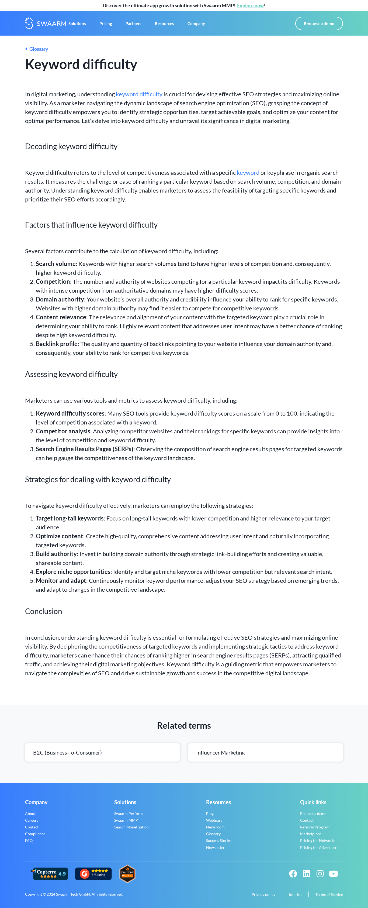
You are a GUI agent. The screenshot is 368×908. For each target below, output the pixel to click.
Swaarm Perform (128, 813)
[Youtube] (333, 874)
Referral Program (314, 827)
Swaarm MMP (126, 820)
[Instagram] (320, 874)
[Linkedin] (307, 874)
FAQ (29, 840)
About (30, 813)
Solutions (77, 23)
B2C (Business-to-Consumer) (67, 752)
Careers (31, 820)
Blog (210, 813)
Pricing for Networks (317, 840)
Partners (133, 23)
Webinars (214, 820)
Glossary (37, 49)
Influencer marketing (220, 752)
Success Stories (218, 840)
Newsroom (215, 827)
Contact (32, 827)
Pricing (105, 23)
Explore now (250, 5)
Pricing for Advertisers (319, 847)
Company (196, 23)
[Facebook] (293, 874)
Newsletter (215, 847)
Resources (164, 23)
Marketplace (310, 833)
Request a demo (313, 813)
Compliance (35, 833)
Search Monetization (131, 827)
